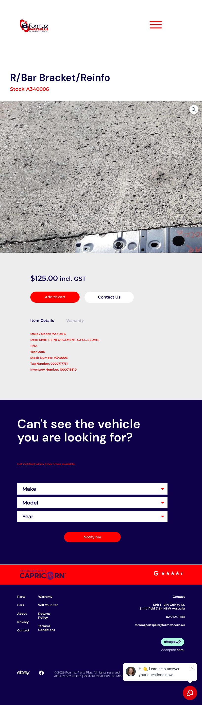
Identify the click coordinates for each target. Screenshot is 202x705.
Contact (23, 630)
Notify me (92, 537)
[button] (193, 109)
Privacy (23, 622)
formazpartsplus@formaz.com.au (160, 625)
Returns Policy (44, 615)
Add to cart (55, 297)
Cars (20, 605)
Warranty (45, 596)
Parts (21, 596)
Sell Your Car (48, 605)
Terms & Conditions (46, 628)
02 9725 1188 (175, 617)
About (22, 613)
